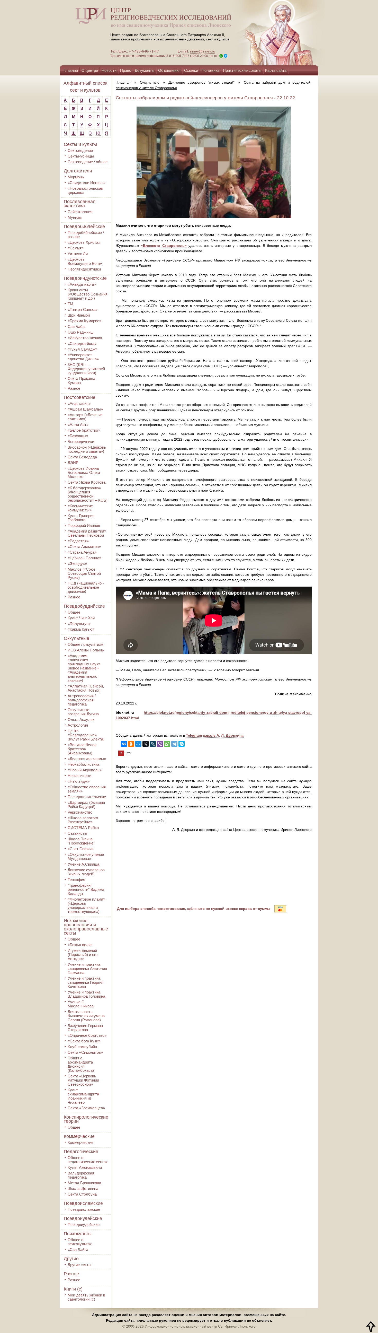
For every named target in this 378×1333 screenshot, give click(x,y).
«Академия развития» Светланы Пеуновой (87, 533)
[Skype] (181, 744)
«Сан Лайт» (78, 1249)
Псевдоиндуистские (85, 278)
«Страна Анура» (82, 552)
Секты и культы (80, 144)
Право (125, 70)
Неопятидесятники (84, 269)
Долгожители (78, 170)
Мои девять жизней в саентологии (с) (86, 1297)
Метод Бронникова (84, 1183)
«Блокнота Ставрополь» (163, 245)
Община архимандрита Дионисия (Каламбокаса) (81, 1064)
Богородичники (81, 441)
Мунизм (75, 217)
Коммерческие (79, 1136)
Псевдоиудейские (83, 1218)
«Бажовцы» (78, 436)
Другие (71, 1258)
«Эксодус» (77, 563)
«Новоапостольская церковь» (85, 190)
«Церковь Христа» (84, 242)
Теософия (76, 879)
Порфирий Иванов (84, 525)
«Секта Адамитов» (84, 546)
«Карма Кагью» (81, 629)
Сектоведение (80, 150)
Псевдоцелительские (87, 797)
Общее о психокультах (80, 1242)
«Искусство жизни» (85, 338)
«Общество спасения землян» (87, 789)
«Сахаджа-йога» (82, 343)
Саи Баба (76, 326)
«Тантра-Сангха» (82, 309)
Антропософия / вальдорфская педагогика (82, 700)
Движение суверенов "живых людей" (86, 872)
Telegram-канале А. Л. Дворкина (215, 735)
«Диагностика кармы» (87, 758)
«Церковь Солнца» (84, 558)
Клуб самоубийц (82, 1046)
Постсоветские (79, 397)
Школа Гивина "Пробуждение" (81, 841)
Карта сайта (275, 70)
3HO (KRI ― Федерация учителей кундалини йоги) (86, 368)
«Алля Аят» (78, 424)
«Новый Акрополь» (85, 770)
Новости (109, 70)
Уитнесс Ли (78, 253)
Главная (71, 70)
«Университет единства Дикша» (83, 357)
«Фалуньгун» (79, 623)
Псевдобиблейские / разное (86, 234)
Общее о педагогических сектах (88, 1159)
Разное (74, 388)
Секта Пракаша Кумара (81, 380)
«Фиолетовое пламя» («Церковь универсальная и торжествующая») (86, 905)
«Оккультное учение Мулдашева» (86, 856)
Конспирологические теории (86, 1119)
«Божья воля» (80, 945)
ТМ (70, 304)
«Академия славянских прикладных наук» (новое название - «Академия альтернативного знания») (84, 668)
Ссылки (191, 70)
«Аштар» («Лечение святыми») (85, 417)
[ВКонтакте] (124, 744)
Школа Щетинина (83, 1188)
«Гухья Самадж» (82, 349)
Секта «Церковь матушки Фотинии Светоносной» (83, 1080)
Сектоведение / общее (87, 162)
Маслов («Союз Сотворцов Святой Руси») (84, 573)
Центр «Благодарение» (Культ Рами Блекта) (86, 735)
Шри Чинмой (79, 315)
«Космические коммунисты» (80, 508)
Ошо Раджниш (81, 332)
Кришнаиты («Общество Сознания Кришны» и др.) (87, 294)
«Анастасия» (79, 403)
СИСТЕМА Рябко (83, 827)
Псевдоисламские (83, 1203)
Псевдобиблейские (84, 226)
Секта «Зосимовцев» (86, 1108)
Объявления (169, 70)
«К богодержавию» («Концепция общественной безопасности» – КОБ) (87, 494)
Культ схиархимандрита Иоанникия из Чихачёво (83, 1096)
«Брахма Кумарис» (84, 321)
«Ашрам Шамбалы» (85, 409)
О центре (90, 70)
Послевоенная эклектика (79, 203)
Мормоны (76, 177)
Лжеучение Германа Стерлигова (85, 1027)
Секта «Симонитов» (85, 1052)
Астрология (78, 725)
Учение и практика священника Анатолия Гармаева (87, 968)
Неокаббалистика (83, 764)
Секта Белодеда (82, 457)
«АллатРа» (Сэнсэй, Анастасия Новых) (86, 688)
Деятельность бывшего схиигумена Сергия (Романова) (86, 1015)
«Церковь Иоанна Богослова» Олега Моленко (84, 472)
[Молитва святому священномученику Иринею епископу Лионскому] (264, 32)
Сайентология (80, 212)
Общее (74, 612)
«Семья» (75, 248)
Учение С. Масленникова (81, 1004)
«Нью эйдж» (78, 781)
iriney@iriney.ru (202, 51)
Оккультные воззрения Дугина (83, 712)
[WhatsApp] (167, 744)
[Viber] (160, 744)
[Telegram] (174, 744)
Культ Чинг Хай (81, 618)
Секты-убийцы (81, 156)
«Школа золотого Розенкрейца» (83, 820)
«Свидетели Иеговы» (86, 182)
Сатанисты (77, 833)
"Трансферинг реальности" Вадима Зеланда (86, 889)
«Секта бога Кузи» (84, 1041)
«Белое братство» (84, 430)
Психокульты (78, 1233)
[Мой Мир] (138, 744)
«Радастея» (78, 541)
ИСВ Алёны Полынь (86, 650)
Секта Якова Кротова (86, 482)
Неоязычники (79, 775)
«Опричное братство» (87, 1035)
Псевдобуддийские (84, 606)
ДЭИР (73, 462)
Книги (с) (73, 1289)
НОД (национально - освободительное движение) (86, 587)
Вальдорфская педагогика (81, 1175)
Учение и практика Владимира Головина (86, 994)
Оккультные (76, 638)
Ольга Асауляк (81, 719)
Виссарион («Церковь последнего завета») (87, 449)
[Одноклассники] (131, 744)
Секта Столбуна (82, 1194)
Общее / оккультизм (85, 644)
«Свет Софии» (81, 849)
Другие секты (79, 1264)
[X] (145, 744)
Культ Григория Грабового (81, 517)
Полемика (210, 70)
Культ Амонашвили (85, 1167)
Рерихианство (80, 812)
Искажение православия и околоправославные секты (86, 927)
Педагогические (81, 1151)
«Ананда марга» (82, 284)
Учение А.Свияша (83, 864)
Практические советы (242, 70)
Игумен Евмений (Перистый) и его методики (82, 954)
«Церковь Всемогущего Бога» (85, 261)
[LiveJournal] (153, 744)
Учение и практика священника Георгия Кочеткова (85, 982)
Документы (145, 70)
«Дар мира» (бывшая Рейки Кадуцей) (86, 804)
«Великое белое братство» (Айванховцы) (82, 749)
